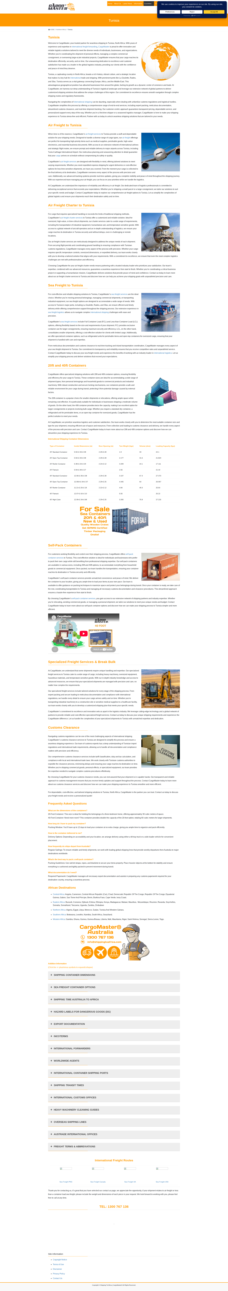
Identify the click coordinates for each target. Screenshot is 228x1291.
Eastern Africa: (59, 902)
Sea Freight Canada (98, 1182)
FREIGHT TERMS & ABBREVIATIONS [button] (74, 1146)
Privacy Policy (59, 1274)
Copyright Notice (60, 1260)
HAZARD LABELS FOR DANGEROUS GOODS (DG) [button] (82, 1011)
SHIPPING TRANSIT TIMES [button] (69, 1085)
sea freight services (119, 294)
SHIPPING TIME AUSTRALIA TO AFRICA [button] (76, 999)
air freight (126, 138)
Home (110, 4)
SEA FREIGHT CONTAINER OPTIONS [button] (74, 987)
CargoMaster (103, 47)
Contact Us (57, 1278)
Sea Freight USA (162, 1182)
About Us (117, 4)
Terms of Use (58, 1264)
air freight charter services (72, 218)
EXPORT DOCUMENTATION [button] (69, 1024)
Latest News (127, 4)
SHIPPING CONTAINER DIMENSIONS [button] (74, 975)
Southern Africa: (59, 915)
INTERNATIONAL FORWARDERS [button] (72, 1048)
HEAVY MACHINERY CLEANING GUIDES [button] (76, 1109)
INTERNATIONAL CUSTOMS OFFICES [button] (75, 1097)
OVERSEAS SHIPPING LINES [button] (70, 1122)
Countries (147, 4)
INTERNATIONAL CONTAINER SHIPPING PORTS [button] (81, 1073)
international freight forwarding (84, 47)
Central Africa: (59, 894)
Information (138, 4)
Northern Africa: (59, 910)
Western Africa (59, 919)
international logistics (163, 353)
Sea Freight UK (130, 1182)
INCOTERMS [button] (61, 1036)
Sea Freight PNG (65, 1182)
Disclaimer (57, 1269)
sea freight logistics (56, 312)
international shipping (83, 102)
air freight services (93, 134)
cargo (58, 156)
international (75, 78)
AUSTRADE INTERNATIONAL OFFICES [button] (75, 1134)
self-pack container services (83, 598)
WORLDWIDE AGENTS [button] (66, 1060)
